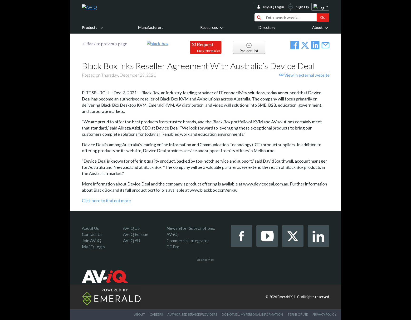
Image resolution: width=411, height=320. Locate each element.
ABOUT (139, 314)
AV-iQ (171, 234)
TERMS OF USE (298, 314)
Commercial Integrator (187, 240)
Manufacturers (150, 27)
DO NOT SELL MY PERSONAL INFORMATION (252, 314)
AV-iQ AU (131, 240)
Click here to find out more (106, 200)
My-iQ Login (273, 7)
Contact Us (92, 234)
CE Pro (172, 246)
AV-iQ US (131, 228)
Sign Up (302, 7)
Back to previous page (106, 43)
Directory (266, 27)
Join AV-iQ (91, 240)
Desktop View (205, 259)
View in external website (307, 75)
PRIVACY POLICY (324, 314)
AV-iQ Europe (135, 234)
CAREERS (156, 314)
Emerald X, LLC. (289, 297)
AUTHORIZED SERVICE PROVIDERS (192, 314)
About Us (90, 228)
